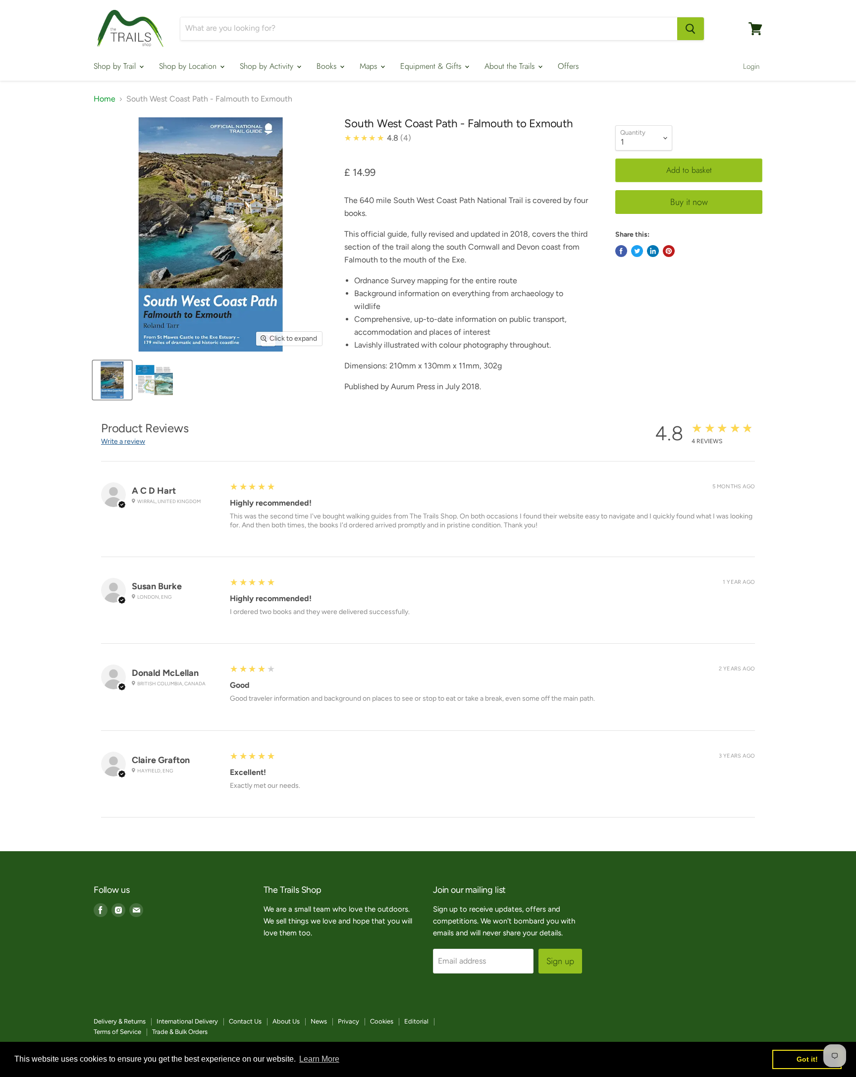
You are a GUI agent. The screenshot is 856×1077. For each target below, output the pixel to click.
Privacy (348, 1021)
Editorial (416, 1021)
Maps (369, 66)
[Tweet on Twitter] (637, 251)
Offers (568, 66)
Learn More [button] (319, 1059)
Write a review (123, 441)
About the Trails (510, 66)
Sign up (560, 961)
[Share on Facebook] (621, 251)
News (319, 1021)
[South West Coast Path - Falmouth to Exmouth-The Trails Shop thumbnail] (112, 380)
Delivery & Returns (120, 1021)
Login (751, 66)
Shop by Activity (268, 66)
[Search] (690, 28)
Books (328, 66)
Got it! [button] (807, 1059)
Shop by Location (189, 66)
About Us (286, 1021)
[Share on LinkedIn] (653, 251)
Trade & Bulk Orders (180, 1031)
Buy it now (689, 202)
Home (104, 99)
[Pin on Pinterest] (669, 251)
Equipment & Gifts (432, 66)
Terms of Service (117, 1031)
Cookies (381, 1021)
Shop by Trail (116, 66)
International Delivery (187, 1021)
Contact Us (245, 1021)
